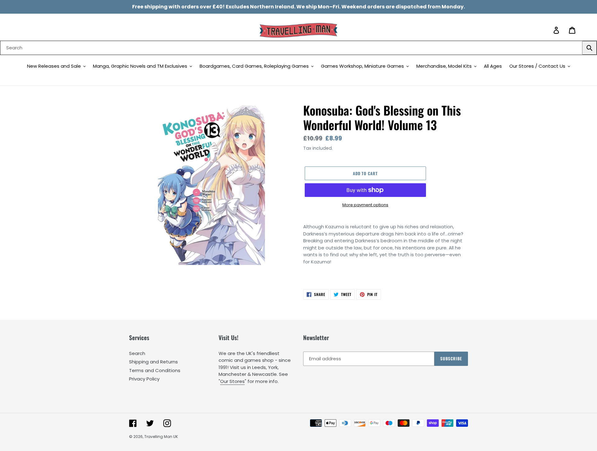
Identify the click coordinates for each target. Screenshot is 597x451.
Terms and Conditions (154, 370)
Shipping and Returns (153, 361)
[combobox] (298, 48)
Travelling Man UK (161, 436)
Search (137, 353)
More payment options (365, 205)
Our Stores (232, 381)
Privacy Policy (144, 379)
